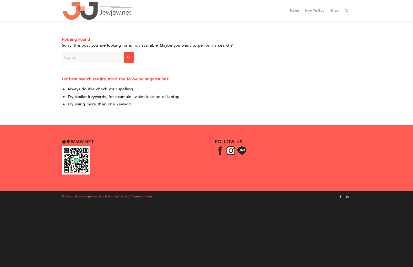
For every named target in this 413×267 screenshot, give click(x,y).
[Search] (346, 10)
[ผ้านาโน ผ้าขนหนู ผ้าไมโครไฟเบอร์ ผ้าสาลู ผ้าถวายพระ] (98, 10)
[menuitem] (294, 10)
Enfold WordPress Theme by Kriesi (128, 197)
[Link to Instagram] (347, 197)
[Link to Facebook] (340, 197)
